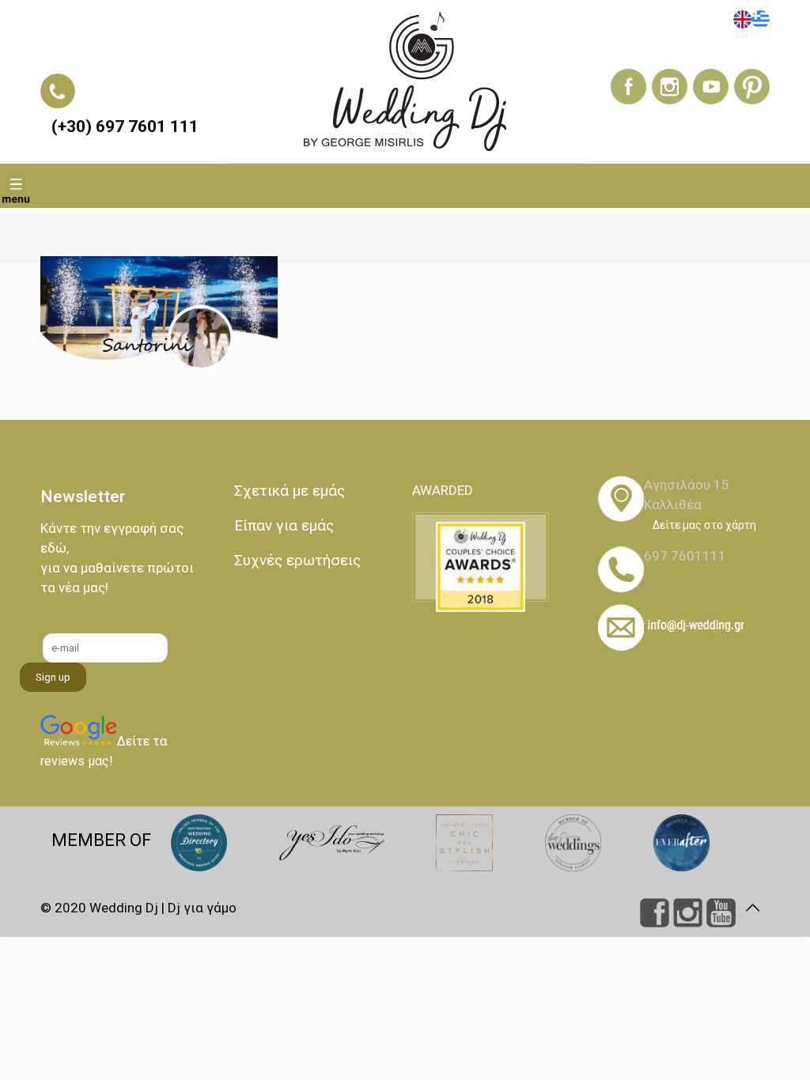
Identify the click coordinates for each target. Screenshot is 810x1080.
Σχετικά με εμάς (289, 490)
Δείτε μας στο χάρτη (704, 525)
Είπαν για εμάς (284, 525)
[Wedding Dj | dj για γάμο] (404, 81)
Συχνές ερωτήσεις (297, 560)
